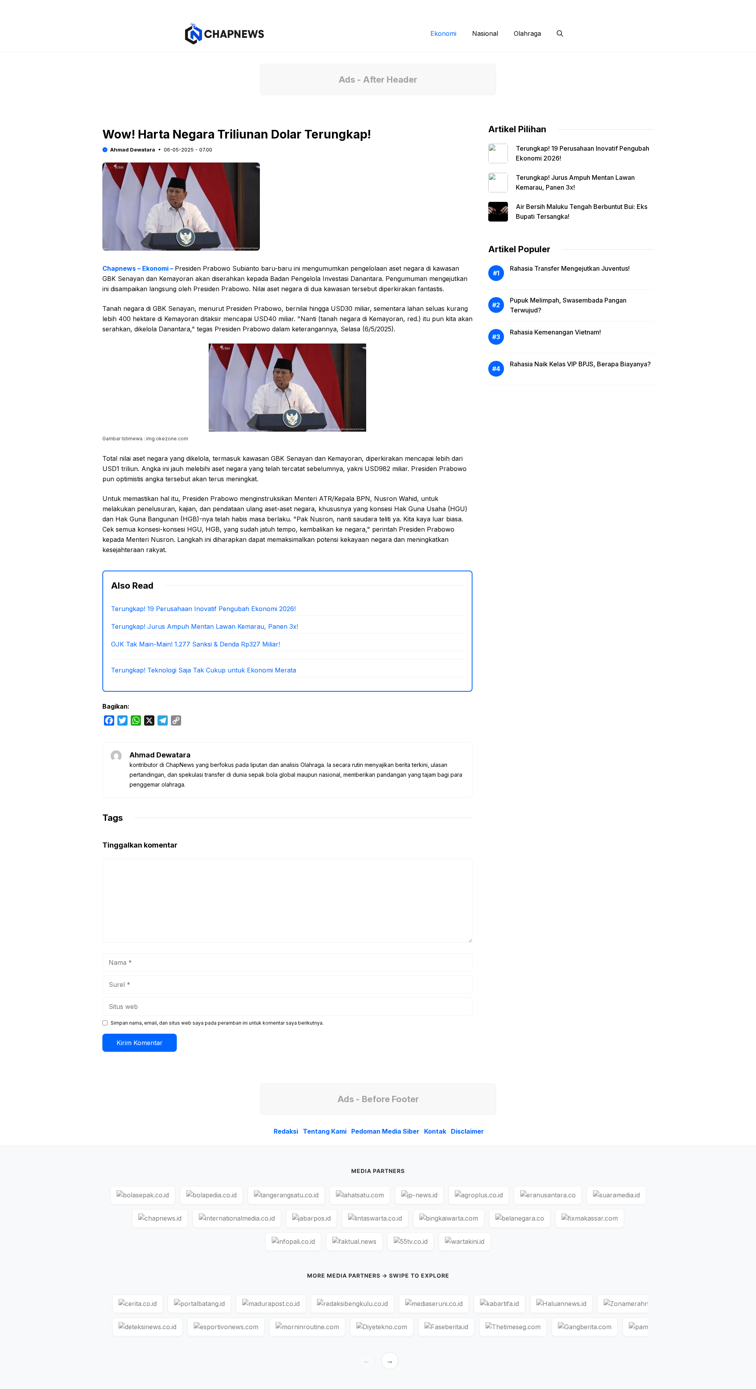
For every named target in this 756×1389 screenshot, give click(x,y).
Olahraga (527, 33)
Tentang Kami (395, 8)
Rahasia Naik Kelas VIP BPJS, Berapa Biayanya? (580, 364)
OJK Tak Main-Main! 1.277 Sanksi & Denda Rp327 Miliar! (195, 644)
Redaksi (352, 8)
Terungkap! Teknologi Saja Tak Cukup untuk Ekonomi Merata (203, 670)
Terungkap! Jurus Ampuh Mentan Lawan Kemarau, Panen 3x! (204, 626)
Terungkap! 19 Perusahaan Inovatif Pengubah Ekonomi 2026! (203, 609)
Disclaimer (542, 8)
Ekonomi (443, 33)
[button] (560, 33)
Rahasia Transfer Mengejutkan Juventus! (570, 268)
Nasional (485, 33)
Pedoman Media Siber (455, 8)
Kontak (505, 8)
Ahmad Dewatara (132, 149)
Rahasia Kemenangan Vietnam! (555, 332)
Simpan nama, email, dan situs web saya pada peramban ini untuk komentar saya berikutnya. (217, 1023)
